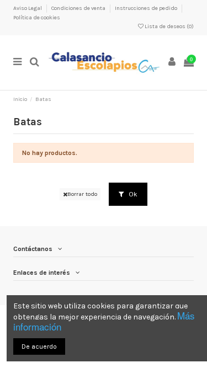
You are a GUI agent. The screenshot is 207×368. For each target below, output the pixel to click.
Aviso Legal (28, 8)
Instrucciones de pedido (146, 8)
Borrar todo (82, 194)
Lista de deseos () (169, 26)
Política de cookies (36, 17)
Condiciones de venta (79, 8)
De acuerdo (39, 346)
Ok (132, 194)
